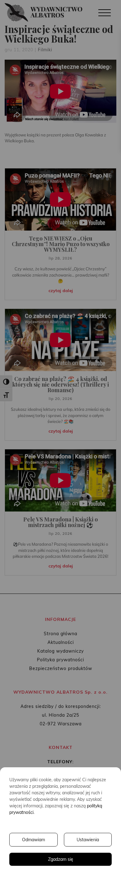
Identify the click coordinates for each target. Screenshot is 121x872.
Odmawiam (33, 839)
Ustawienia (88, 839)
